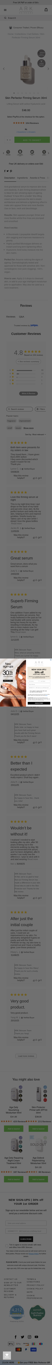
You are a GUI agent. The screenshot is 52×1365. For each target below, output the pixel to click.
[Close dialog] (50, 659)
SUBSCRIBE (39, 703)
